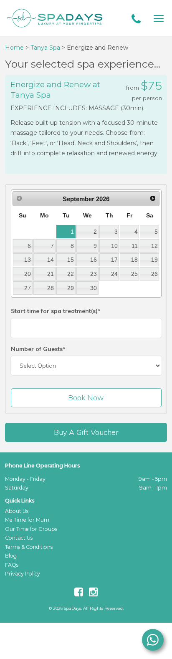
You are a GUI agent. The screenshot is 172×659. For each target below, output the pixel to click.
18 (134, 259)
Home (14, 47)
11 (135, 245)
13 (27, 259)
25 (134, 273)
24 (114, 273)
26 (154, 273)
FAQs (11, 565)
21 (50, 273)
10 (114, 245)
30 (93, 288)
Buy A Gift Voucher (86, 432)
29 (70, 288)
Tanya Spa (46, 47)
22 (70, 273)
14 (50, 259)
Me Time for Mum (27, 520)
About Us (16, 511)
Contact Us (19, 538)
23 (93, 273)
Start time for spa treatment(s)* (56, 311)
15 (70, 259)
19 (154, 259)
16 (93, 259)
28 (50, 288)
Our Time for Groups (31, 529)
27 (27, 288)
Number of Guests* (38, 349)
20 (27, 273)
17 (114, 259)
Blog (11, 556)
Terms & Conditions (29, 547)
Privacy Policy (22, 574)
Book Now (86, 397)
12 (154, 245)
